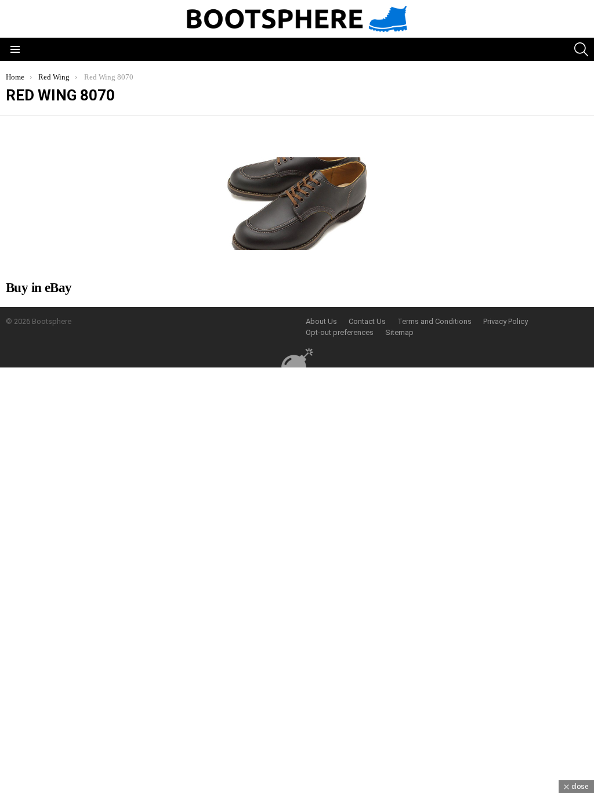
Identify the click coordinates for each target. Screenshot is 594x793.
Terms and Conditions (434, 321)
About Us (321, 321)
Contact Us (367, 321)
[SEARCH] (581, 49)
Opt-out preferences (340, 332)
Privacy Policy (505, 321)
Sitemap (399, 332)
